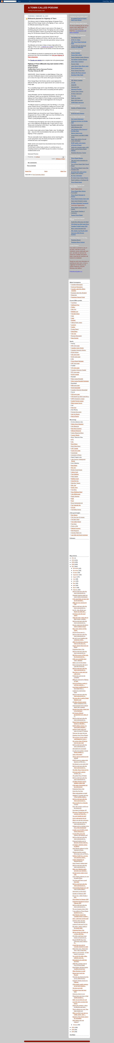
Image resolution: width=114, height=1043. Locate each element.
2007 (73, 566)
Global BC (73, 85)
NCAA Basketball (75, 387)
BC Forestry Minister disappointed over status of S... (80, 715)
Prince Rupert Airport (76, 182)
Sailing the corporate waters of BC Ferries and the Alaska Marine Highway (80, 149)
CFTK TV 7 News (75, 39)
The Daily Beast (75, 313)
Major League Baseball (77, 379)
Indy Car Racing (75, 414)
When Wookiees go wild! (79, 971)
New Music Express (76, 428)
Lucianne (73, 325)
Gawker (73, 327)
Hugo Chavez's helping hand (80, 863)
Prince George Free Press (78, 70)
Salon (72, 318)
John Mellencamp (75, 494)
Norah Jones (74, 487)
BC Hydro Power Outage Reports (79, 178)
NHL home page (75, 345)
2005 (73, 1029)
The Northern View (76, 37)
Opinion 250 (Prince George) (78, 72)
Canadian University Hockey (78, 350)
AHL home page (75, 354)
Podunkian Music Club (78, 649)
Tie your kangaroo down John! (80, 909)
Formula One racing (76, 412)
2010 (73, 560)
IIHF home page (75, 363)
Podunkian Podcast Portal (78, 297)
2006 (73, 1027)
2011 (73, 558)
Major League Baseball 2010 (78, 228)
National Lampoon (75, 528)
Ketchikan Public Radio (77, 75)
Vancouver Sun (75, 87)
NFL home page (75, 372)
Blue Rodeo (74, 465)
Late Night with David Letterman (79, 535)
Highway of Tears (60, 158)
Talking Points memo (76, 322)
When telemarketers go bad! (80, 793)
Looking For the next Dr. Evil (80, 924)
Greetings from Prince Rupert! (80, 735)
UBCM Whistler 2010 (76, 127)
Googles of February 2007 (79, 893)
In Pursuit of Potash (76, 145)
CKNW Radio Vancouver (77, 102)
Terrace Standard (75, 53)
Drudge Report (75, 329)
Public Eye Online (75, 98)
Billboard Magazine (76, 430)
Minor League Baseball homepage (80, 381)
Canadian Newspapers (77, 284)
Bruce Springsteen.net (77, 503)
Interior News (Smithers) (77, 61)
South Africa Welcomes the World (80, 222)
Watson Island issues (76, 133)
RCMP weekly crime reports (78, 143)
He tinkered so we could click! (80, 764)
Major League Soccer (76, 403)
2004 (73, 1031)
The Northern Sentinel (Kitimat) (79, 59)
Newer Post (28, 171)
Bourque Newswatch (76, 336)
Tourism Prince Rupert (77, 215)
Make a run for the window (79, 662)
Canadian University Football (78, 370)
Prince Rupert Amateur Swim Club (80, 198)
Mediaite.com (74, 311)
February (75, 589)
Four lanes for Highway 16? (80, 810)
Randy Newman (75, 496)
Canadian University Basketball (79, 390)
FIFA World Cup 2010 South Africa (80, 224)
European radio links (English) (79, 293)
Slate (72, 316)
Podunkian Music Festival (78, 242)
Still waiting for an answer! (79, 748)
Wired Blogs (74, 331)
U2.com (73, 507)
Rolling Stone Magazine (77, 424)
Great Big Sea (74, 481)
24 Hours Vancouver (76, 93)
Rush (72, 500)
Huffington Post (75, 305)
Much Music (74, 444)
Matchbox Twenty (75, 483)
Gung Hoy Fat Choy (78, 791)
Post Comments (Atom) (38, 174)
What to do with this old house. (81, 820)
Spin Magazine (75, 426)
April (74, 585)
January (75, 1024)
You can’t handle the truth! (79, 816)
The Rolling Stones (76, 509)
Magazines (74, 295)
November (76, 570)
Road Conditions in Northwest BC (79, 180)
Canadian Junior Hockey (77, 348)
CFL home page (75, 368)
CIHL (72, 359)
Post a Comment (31, 165)
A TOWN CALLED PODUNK (43, 7)
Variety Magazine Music (77, 433)
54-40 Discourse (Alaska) (77, 113)
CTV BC (73, 82)
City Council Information (77, 119)
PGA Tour (73, 407)
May (74, 583)
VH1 (72, 442)
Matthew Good (75, 478)
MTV (72, 439)
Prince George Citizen (76, 68)
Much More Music (75, 446)
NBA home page (75, 385)
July (74, 579)
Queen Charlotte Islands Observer (80, 57)
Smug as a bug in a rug (79, 994)
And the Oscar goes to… (79, 632)
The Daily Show (75, 519)
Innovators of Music (76, 455)
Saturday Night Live (76, 532)
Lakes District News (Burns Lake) (79, 66)
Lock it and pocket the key (79, 818)
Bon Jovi (73, 467)
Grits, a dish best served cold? (80, 918)
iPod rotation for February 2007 (81, 899)
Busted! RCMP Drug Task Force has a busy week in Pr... (80, 941)
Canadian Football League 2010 (79, 226)
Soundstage (74, 453)
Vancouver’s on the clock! (79, 891)
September (76, 574)
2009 (73, 562)
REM (72, 498)
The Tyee (73, 96)
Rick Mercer (74, 515)
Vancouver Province (76, 89)
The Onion (74, 524)
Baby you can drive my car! (80, 999)
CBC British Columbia (76, 80)
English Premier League (77, 401)
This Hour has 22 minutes (77, 517)
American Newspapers (77, 287)
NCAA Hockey (75, 352)
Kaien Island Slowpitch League (79, 201)
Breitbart (73, 320)
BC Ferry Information (76, 175)
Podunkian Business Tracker (78, 152)
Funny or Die (74, 526)
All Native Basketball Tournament (79, 203)
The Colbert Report (76, 521)
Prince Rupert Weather (77, 158)
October (75, 572)
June (74, 581)
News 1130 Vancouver (77, 100)
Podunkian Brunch (76, 240)
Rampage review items (77, 125)
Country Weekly (75, 435)
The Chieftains (75, 474)
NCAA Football (75, 374)
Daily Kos (73, 309)
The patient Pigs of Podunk (80, 775)
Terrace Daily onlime (76, 55)
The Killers (74, 489)
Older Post (63, 171)
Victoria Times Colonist (77, 91)
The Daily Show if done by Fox (80, 770)
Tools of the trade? (77, 754)
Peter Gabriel (74, 476)
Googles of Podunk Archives (78, 108)
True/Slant (74, 302)
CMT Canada (74, 448)
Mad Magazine (75, 530)
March (75, 587)
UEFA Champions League (77, 398)
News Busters (74, 338)
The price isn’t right (77, 988)
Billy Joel (73, 485)
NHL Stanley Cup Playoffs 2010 (79, 230)
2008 (73, 564)
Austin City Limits (75, 450)
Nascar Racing (75, 416)
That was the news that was (80, 733)
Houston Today (75, 64)
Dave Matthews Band (76, 492)
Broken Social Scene (76, 470)
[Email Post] (63, 157)
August (75, 577)
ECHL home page (75, 357)
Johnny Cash (74, 472)
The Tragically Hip (76, 505)
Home (45, 171)
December (76, 568)
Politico (73, 307)
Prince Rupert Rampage (77, 361)
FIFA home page (75, 394)
